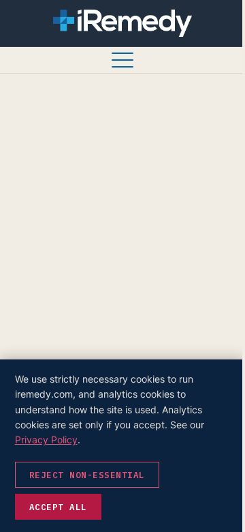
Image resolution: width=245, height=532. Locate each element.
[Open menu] (122, 60)
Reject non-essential (87, 474)
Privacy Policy (46, 439)
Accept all (58, 506)
